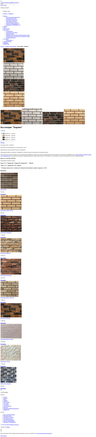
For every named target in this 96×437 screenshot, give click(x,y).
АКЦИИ (5, 401)
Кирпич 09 (7, 133)
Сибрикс (8, 427)
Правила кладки (10, 33)
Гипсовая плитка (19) (11, 18)
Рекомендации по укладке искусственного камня (18, 36)
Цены (4, 27)
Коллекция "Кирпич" (6, 318)
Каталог (5, 16)
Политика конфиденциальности (11, 408)
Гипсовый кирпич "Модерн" (7, 297)
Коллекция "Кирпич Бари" (7, 210)
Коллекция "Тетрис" (5, 361)
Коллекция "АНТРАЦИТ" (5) (13, 25)
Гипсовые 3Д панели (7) (12, 19)
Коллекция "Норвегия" (6, 275)
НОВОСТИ (6, 44)
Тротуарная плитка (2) (11, 21)
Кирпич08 (7, 135)
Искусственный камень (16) (13, 17)
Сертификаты (9, 31)
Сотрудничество (7, 41)
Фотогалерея (6, 28)
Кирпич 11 (7, 139)
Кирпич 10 (7, 137)
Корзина (5, 13)
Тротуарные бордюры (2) (12, 22)
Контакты (5, 42)
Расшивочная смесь (11, 37)
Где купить (6, 39)
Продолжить (4, 435)
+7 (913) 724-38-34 (5, 2)
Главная (5, 26)
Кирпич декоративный (11, 46)
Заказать (3, 142)
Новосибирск (9, 40)
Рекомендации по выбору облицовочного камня (17, 35)
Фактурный (3, 189)
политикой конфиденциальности (44, 433)
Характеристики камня (11, 32)
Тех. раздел (6, 30)
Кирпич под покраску (6, 383)
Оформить (10, 13)
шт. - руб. (4, 5)
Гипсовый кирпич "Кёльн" (7, 339)
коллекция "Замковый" (6, 232)
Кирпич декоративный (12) (12, 23)
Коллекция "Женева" (6, 253)
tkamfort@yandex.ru (14, 2)
